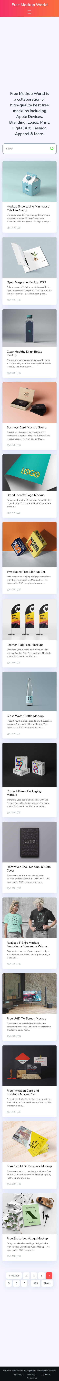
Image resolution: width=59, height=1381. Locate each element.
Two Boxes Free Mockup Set (26, 572)
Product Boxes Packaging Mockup (24, 793)
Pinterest (31, 1374)
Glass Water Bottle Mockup (25, 716)
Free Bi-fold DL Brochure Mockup (29, 1166)
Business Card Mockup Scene (26, 427)
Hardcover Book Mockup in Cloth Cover (29, 868)
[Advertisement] (29, 54)
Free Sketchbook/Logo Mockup (27, 1238)
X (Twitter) (45, 1374)
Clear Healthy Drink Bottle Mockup (24, 353)
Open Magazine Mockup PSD (26, 282)
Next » (47, 1283)
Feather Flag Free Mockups (25, 645)
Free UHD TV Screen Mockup (26, 1018)
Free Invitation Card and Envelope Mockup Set (23, 1092)
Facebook (18, 1374)
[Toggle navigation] (29, 12)
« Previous (14, 1275)
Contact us (32, 1378)
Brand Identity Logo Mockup (26, 495)
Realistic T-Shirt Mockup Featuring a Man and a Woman (28, 944)
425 (36, 1283)
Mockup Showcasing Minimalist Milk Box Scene (28, 208)
